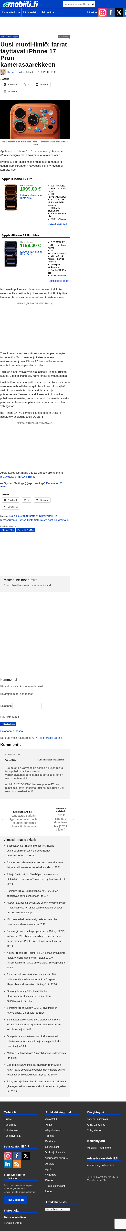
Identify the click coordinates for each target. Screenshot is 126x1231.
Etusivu (8, 1119)
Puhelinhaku (11, 1130)
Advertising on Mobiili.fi (100, 1165)
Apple (15, 36)
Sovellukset (52, 1147)
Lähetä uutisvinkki (97, 1119)
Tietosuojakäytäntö (15, 1217)
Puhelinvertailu (12, 1135)
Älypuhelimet (6, 36)
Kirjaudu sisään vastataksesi (51, 760)
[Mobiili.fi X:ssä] (119, 12)
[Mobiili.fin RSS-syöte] (17, 1164)
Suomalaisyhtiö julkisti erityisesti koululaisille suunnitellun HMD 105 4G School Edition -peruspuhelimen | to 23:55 (30, 850)
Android (49, 1163)
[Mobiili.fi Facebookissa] (111, 12)
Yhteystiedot (94, 1130)
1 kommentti (63, 37)
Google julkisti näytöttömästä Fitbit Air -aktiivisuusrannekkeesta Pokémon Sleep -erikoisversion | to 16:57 (29, 996)
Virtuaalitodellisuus (56, 1158)
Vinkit (48, 1124)
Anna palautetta (96, 1124)
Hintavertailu (30, 12)
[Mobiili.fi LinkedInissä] (8, 1164)
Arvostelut (51, 1119)
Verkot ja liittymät (55, 1152)
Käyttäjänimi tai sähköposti (16, 693)
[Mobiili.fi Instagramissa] (102, 12)
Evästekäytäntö (13, 1223)
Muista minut (10, 717)
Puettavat (50, 1141)
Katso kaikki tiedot (58, 224)
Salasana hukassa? (12, 731)
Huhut (48, 1191)
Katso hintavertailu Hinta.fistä (31, 196)
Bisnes (49, 1180)
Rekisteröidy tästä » (50, 737)
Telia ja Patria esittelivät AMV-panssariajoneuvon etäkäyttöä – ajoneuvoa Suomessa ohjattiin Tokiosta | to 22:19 (36, 879)
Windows (50, 1174)
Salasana (6, 705)
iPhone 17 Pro (7, 530)
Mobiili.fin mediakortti (99, 1147)
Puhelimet (10, 1124)
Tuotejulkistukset (55, 1186)
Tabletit (49, 1135)
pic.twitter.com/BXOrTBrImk (17, 476)
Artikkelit (47, 12)
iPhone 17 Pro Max (25, 530)
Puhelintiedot (10, 12)
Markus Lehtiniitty (15, 72)
